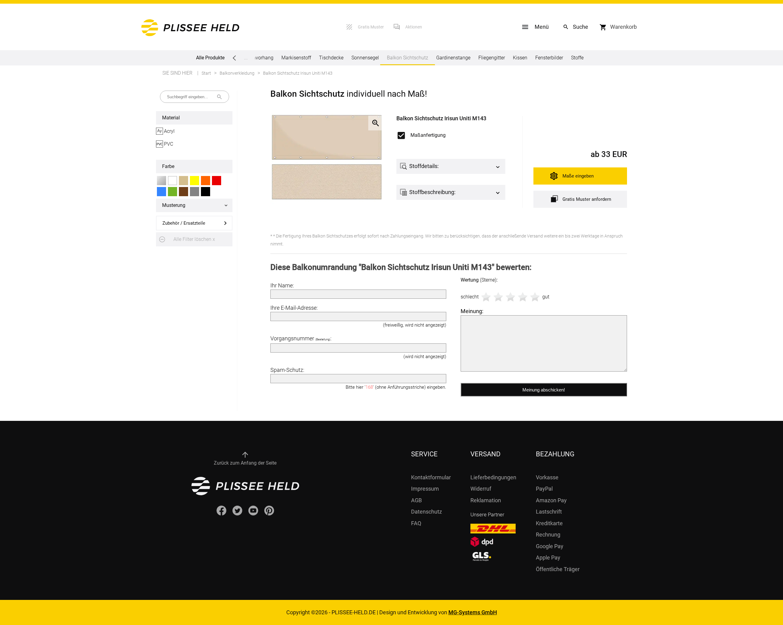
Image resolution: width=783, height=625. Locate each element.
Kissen (520, 58)
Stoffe (577, 58)
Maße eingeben (578, 176)
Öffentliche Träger (558, 569)
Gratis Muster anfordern (586, 199)
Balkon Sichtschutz (407, 58)
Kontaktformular (431, 477)
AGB (416, 500)
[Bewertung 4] (523, 297)
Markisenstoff (296, 58)
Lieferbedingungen (493, 477)
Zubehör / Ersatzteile (183, 223)
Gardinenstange (453, 58)
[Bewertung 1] (486, 297)
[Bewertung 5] (535, 297)
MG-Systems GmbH (472, 612)
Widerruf (480, 488)
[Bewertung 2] (498, 297)
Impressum (425, 488)
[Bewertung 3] (510, 297)
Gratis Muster (371, 26)
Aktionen (413, 26)
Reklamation (485, 500)
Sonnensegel (365, 58)
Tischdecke (331, 58)
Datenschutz (426, 511)
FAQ (416, 523)
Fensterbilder (549, 58)
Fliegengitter (491, 58)
